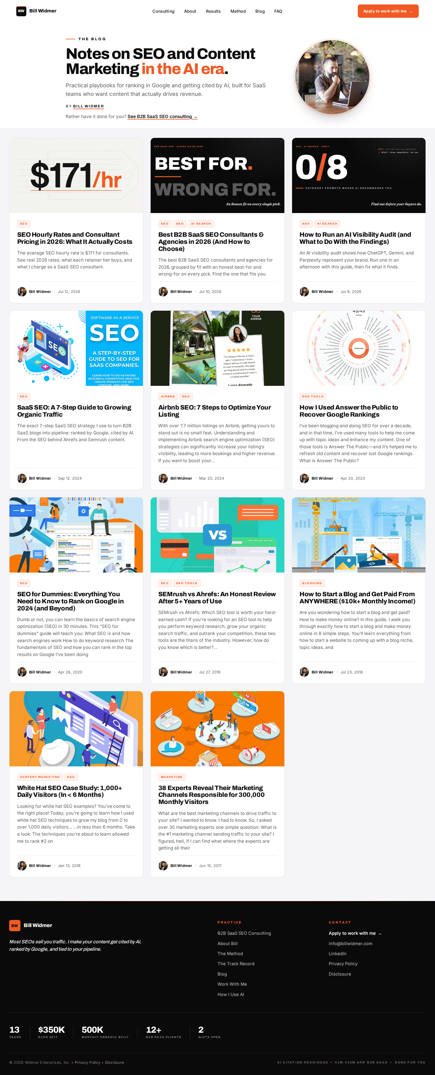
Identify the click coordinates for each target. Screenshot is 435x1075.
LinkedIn (338, 953)
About (190, 11)
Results (213, 11)
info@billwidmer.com (351, 943)
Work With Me (232, 984)
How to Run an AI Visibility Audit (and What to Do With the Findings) (355, 238)
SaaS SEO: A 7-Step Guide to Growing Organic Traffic (74, 411)
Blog (260, 11)
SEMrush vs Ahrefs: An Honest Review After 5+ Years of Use (217, 598)
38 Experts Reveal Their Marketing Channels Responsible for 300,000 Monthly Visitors (211, 795)
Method (238, 11)
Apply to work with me (388, 11)
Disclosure (340, 974)
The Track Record (236, 963)
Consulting (163, 11)
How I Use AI (231, 994)
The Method (230, 953)
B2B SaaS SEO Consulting (244, 933)
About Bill (228, 943)
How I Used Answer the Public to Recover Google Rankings (348, 411)
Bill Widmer (88, 106)
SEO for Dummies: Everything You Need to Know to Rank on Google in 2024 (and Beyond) (70, 601)
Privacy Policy (343, 963)
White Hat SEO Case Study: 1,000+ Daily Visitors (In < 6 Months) (69, 791)
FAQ (278, 11)
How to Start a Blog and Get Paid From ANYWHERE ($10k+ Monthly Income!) (357, 598)
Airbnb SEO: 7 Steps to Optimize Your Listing (214, 411)
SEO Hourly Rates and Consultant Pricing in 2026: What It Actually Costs (75, 238)
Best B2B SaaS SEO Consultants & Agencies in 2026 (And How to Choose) (211, 241)
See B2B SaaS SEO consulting (163, 116)
